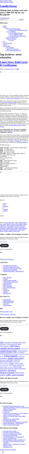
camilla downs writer (8, 351)
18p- (2, 342)
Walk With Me (7, 293)
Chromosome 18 (22, 351)
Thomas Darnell (7, 305)
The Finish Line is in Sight (10, 265)
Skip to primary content (6, 0)
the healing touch (13, 229)
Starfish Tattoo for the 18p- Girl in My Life (14, 439)
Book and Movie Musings (10, 280)
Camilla (17, 69)
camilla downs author (10, 348)
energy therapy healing (17, 224)
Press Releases (10, 47)
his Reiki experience (22, 142)
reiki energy (12, 225)
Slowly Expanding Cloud (9, 438)
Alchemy (5, 279)
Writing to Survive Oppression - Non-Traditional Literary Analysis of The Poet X (15, 414)
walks (8, 375)
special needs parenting (6, 368)
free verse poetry (15, 354)
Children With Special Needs (10, 282)
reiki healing (19, 225)
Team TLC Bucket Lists (12, 49)
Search (1, 19)
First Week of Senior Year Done (11, 267)
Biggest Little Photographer (13, 29)
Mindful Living (7, 284)
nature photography (6, 361)
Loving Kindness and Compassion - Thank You (15, 422)
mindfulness (3, 358)
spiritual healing (23, 228)
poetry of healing (13, 365)
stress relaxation (4, 229)
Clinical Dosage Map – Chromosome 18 (13, 271)
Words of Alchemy (11, 39)
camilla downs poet (24, 348)
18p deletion (8, 342)
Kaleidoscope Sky (7, 447)
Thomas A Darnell (7, 372)
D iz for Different (10, 31)
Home (4, 26)
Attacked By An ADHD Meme (11, 419)
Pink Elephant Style (8, 302)
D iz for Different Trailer (16, 34)
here (10, 131)
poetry (11, 363)
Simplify (5, 292)
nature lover (17, 360)
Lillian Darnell (7, 299)
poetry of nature (3, 367)
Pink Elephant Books (8, 301)
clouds (15, 352)
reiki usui (16, 227)
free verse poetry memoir (23, 354)
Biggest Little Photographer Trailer (18, 30)
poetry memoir (19, 363)
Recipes (5, 289)
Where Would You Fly (12, 37)
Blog (4, 41)
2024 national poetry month (19, 342)
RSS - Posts (9, 311)
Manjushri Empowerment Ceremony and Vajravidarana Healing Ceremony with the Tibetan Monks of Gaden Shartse (16, 407)
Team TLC (6, 304)
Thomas (11, 140)
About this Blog (7, 277)
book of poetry (4, 346)
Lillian (17, 140)
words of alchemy (17, 375)
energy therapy (6, 224)
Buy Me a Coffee (7, 43)
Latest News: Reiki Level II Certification (13, 63)
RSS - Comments (10, 314)
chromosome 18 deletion (6, 352)
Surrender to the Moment (9, 420)
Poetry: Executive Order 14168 (11, 425)
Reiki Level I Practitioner (13, 98)
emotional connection (5, 354)
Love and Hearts (7, 283)
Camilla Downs (8, 6)
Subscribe (4, 245)
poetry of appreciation (4, 365)
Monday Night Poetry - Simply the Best (13, 423)
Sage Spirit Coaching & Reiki (9, 102)
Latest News (6, 412)
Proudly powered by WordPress (8, 449)
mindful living (21, 356)
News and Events (9, 222)
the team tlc (12, 370)
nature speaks (16, 361)
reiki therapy (10, 227)
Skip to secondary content (6, 2)
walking (2, 375)
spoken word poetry (20, 368)
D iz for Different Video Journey (18, 36)
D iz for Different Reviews (16, 33)
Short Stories (6, 290)
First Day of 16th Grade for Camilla (12, 268)
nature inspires (9, 360)
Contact (5, 44)
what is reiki (16, 231)
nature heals (2, 360)
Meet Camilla (6, 46)
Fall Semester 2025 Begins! (10, 270)
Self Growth (17, 367)
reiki (8, 225)
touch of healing (8, 231)
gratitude (1, 356)
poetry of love (20, 365)
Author (5, 27)
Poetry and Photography (9, 287)
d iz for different (20, 352)
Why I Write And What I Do (13, 50)
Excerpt (12, 40)
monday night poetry (16, 358)
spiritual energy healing (12, 228)
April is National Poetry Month (14, 344)
